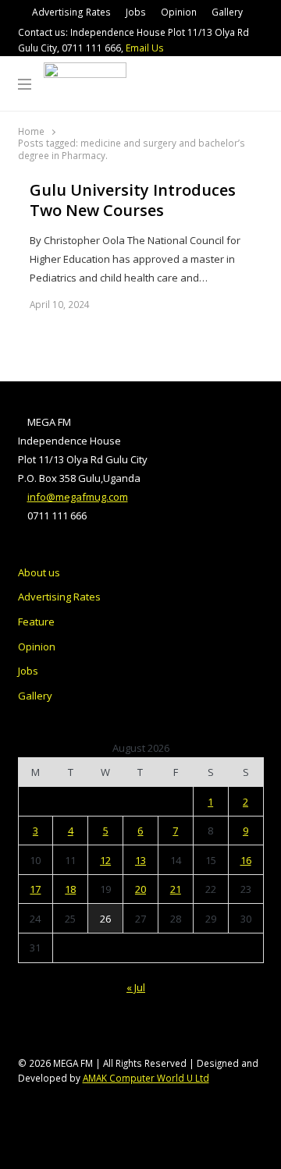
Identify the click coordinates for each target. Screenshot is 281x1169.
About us (39, 572)
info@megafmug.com (77, 497)
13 (140, 860)
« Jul (135, 987)
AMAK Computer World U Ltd (146, 1078)
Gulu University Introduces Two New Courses (133, 200)
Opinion (179, 12)
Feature (36, 622)
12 (105, 860)
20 (140, 889)
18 (70, 889)
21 (175, 889)
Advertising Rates (71, 12)
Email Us (145, 48)
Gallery (227, 12)
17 (35, 889)
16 (245, 860)
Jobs (136, 12)
